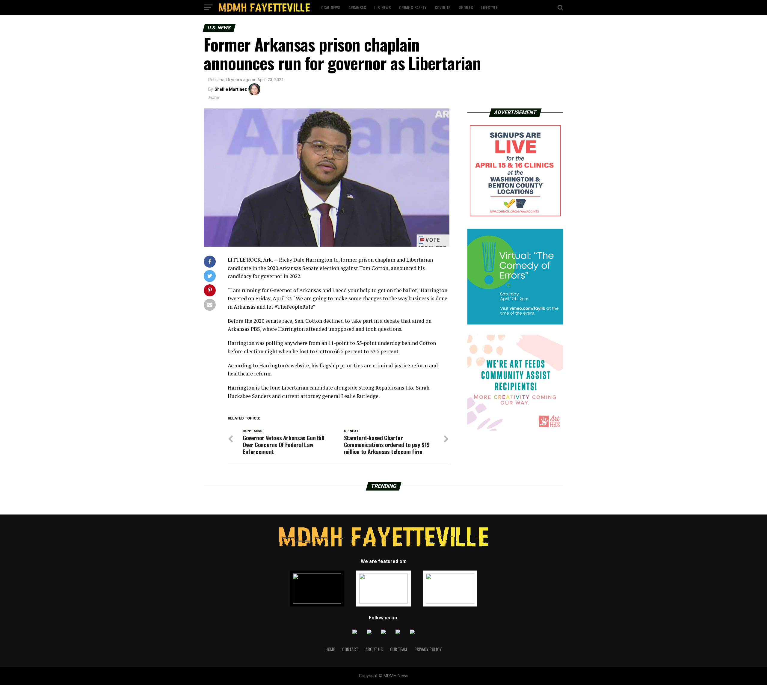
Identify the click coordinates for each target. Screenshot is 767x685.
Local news (329, 7)
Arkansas (357, 7)
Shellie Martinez (231, 89)
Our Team (398, 649)
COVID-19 (443, 7)
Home (330, 649)
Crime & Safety (412, 7)
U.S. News (382, 7)
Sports (466, 7)
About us (374, 649)
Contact (350, 649)
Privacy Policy (428, 649)
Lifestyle (489, 7)
